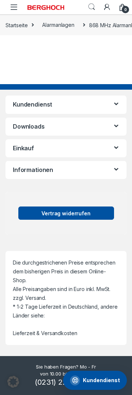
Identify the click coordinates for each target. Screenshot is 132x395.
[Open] (14, 7)
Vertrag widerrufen (65, 213)
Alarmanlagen (58, 25)
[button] (13, 382)
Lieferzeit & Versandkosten (45, 333)
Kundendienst (101, 380)
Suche (92, 7)
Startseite (17, 25)
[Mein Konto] (107, 7)
